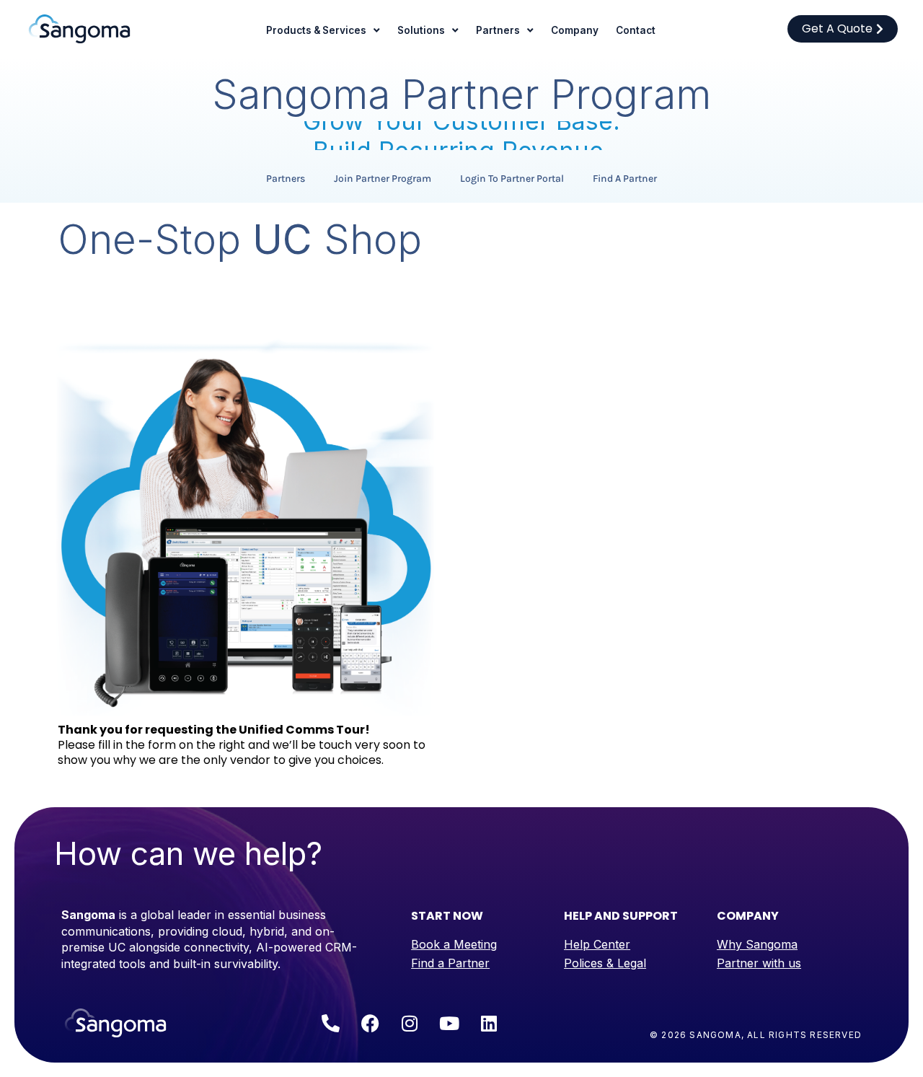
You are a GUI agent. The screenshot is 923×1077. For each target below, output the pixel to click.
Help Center (597, 944)
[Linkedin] (489, 1023)
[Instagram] (410, 1023)
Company (575, 30)
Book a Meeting (454, 944)
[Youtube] (449, 1023)
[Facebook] (370, 1023)
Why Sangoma (757, 944)
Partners (498, 30)
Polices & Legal (605, 963)
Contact (635, 30)
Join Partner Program (382, 178)
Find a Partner (625, 178)
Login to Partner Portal (512, 178)
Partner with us (759, 963)
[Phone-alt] (330, 1023)
